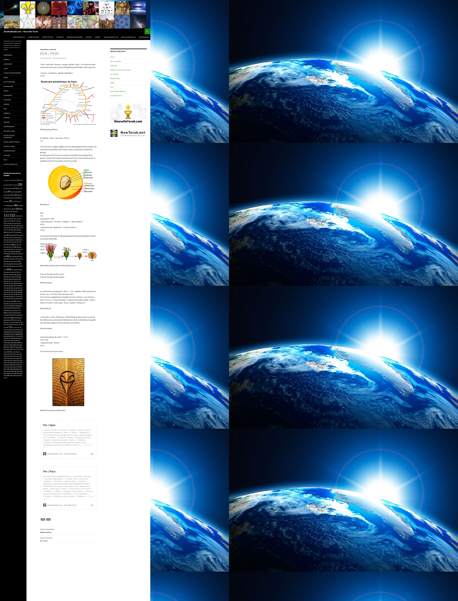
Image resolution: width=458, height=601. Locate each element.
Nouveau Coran (9, 131)
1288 (17, 358)
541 (14, 301)
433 (19, 283)
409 (5, 281)
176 (7, 230)
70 (10, 201)
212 (16, 235)
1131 (14, 354)
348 (7, 266)
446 (20, 286)
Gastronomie (8, 86)
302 (14, 256)
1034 (20, 345)
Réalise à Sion (115, 78)
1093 (11, 349)
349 (10, 266)
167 (12, 228)
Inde (5, 108)
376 (5, 275)
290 (43, 519)
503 (5, 296)
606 (14, 308)
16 (4, 185)
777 (7, 330)
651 (21, 315)
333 (19, 261)
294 (17, 253)
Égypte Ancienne (9, 82)
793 (22, 330)
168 (14, 228)
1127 (11, 354)
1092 (8, 349)
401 (5, 279)
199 (16, 232)
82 (11, 205)
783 (12, 330)
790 (17, 330)
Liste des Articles (19, 37)
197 (12, 232)
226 (12, 240)
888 (21, 334)
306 (21, 256)
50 (11, 195)
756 (19, 324)
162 (5, 228)
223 (5, 240)
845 (5, 334)
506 (12, 296)
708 (5, 322)
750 (12, 324)
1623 (8, 367)
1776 (17, 367)
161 (22, 225)
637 (14, 315)
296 (19, 253)
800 (7, 332)
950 (19, 338)
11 (14, 180)
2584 (17, 371)
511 (14, 296)
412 (12, 281)
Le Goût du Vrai (116, 96)
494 (12, 294)
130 (12, 221)
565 (19, 303)
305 (18, 256)
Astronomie (8, 64)
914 (19, 336)
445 (18, 286)
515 (21, 296)
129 (9, 221)
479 (14, 292)
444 (15, 286)
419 (20, 281)
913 (17, 336)
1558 (17, 365)
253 (20, 245)
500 (17, 294)
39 (8, 191)
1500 (11, 365)
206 (5, 235)
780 (10, 330)
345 (20, 264)
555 (14, 303)
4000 (8, 375)
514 (19, 296)
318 (22, 259)
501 (19, 294)
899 (7, 336)
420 (5, 283)
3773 (5, 375)
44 (18, 192)
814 (14, 332)
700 (12, 320)
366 (7, 272)
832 (21, 332)
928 (7, 338)
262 (18, 247)
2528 (14, 371)
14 (20, 180)
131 (14, 221)
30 (10, 188)
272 (17, 249)
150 (7, 225)
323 (7, 261)
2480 (11, 371)
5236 (17, 375)
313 (9, 259)
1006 (14, 342)
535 (9, 301)
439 (7, 286)
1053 (8, 347)
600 (9, 308)
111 (6, 215)
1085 (20, 347)
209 (14, 235)
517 (7, 298)
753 (14, 324)
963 (7, 340)
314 (12, 259)
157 (14, 225)
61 (11, 198)
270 (12, 249)
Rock (5, 160)
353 (14, 266)
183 (18, 230)
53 (18, 195)
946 (17, 338)
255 (7, 247)
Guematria (44, 49)
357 (5, 270)
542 (18, 301)
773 (18, 327)
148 (5, 225)
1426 (17, 362)
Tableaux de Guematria (75, 37)
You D (112, 57)
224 (7, 240)
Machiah (7, 122)
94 (7, 209)
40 (11, 192)
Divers (6, 77)
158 (17, 225)
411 (9, 281)
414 (15, 281)
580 (12, 306)
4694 (14, 375)
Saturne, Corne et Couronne (120, 70)
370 (15, 272)
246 (7, 245)
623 (10, 313)
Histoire (6, 104)
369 (12, 272)
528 (19, 298)
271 (14, 249)
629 (20, 313)
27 (4, 188)
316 (17, 259)
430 (17, 283)
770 (10, 327)
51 (13, 195)
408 (20, 279)
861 (9, 334)
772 (16, 327)
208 (11, 235)
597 (7, 308)
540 (12, 301)
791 (19, 330)
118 (9, 219)
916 (22, 336)
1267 (14, 358)
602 (12, 308)
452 (17, 288)
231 (5, 242)
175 (5, 230)
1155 (20, 354)
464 (17, 290)
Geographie (8, 95)
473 (9, 292)
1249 (8, 358)
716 (12, 322)
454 (21, 288)
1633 (11, 367)
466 (19, 290)
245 (5, 245)
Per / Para (46, 539)
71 (13, 201)
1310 (8, 360)
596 (5, 308)
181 (12, 230)
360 (15, 270)
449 (9, 288)
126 (5, 221)
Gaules (6, 91)
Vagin (112, 83)
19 (8, 185)
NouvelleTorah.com (128, 37)
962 (5, 340)
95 (9, 209)
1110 (14, 349)
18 (6, 185)
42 (15, 192)
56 (4, 198)
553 (12, 303)
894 (5, 336)
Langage (52, 49)
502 (21, 294)
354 (17, 266)
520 (10, 298)
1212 (14, 356)
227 (14, 240)
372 (17, 272)
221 (18, 237)
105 (9, 211)
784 (14, 330)
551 (9, 303)
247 (9, 245)
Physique (7, 155)
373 (20, 272)
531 (5, 301)
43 (16, 192)
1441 (20, 362)
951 (21, 338)
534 (7, 301)
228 (17, 240)
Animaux (7, 59)
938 (12, 338)
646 (19, 315)
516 (5, 299)
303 (16, 256)
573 (7, 306)
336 (5, 264)
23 (15, 185)
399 (17, 277)
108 (14, 211)
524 (14, 298)
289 (5, 253)
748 (9, 324)
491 (7, 294)
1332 (17, 360)
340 (12, 264)
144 (17, 223)
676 (18, 318)
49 (9, 195)
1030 (14, 345)
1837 (5, 369)
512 (17, 296)
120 (12, 219)
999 (19, 340)
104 (7, 211)
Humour (89, 37)
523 (12, 298)
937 (9, 338)
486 (21, 292)
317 (19, 259)
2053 (20, 369)
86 (15, 205)
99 (14, 209)
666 (12, 317)
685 (5, 320)
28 (6, 188)
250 (15, 245)
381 (13, 274)
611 (49, 519)
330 (14, 261)
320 (5, 261)
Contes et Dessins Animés (12, 73)
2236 (8, 371)
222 (20, 237)
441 (12, 286)
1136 (17, 354)
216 (5, 238)
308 (5, 259)
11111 (5, 377)
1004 (11, 342)
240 (20, 242)
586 (17, 306)
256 (9, 247)
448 (7, 288)
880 (17, 334)
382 (15, 274)
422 (10, 283)
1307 (5, 360)
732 (7, 324)
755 (17, 324)
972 (12, 340)
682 (21, 318)
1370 (8, 362)
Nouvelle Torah (9, 146)
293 (14, 253)
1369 (5, 362)
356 (22, 266)
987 (17, 340)
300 (8, 256)
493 (9, 294)
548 (7, 303)
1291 (20, 358)
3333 (21, 373)
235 (12, 242)
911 (14, 336)
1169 (5, 356)
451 (14, 288)
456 (5, 290)
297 (22, 253)
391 (10, 277)
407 (17, 279)
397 (15, 277)
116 (5, 218)
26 (20, 184)
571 (21, 303)
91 (6, 209)
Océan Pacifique (9, 151)
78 (6, 205)
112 (12, 215)
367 (10, 272)
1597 (5, 367)
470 (5, 292)
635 (12, 315)
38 (6, 192)
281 (9, 251)
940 (14, 338)
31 (12, 188)
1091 (5, 349)
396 (12, 277)
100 (17, 208)
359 (12, 270)
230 (21, 240)
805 (9, 332)
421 (7, 283)
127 (7, 221)
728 (21, 322)
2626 (5, 373)
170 (17, 228)
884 (19, 334)
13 (18, 180)
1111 (18, 349)
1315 (11, 360)
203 (20, 232)
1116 (5, 352)
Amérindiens (8, 55)
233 (10, 242)
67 (4, 201)
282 (12, 251)
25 (17, 185)
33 (16, 188)
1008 (17, 342)
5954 (20, 375)
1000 (5, 343)
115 (21, 216)
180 (10, 230)
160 (19, 225)
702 (15, 320)
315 (14, 259)
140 (10, 223)
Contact (98, 37)
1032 (17, 345)
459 (9, 290)
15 (21, 180)
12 (16, 180)
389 (7, 277)
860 (7, 334)
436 (5, 286)
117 (7, 218)
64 (16, 198)
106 (12, 211)
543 (20, 301)
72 (15, 201)
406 (14, 279)
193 (8, 232)
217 (8, 237)
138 (8, 223)
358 (8, 269)
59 (7, 198)
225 (9, 240)
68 (6, 201)
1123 (8, 354)
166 (9, 228)
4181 (11, 375)
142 (12, 223)
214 (19, 235)
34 (18, 188)
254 (5, 247)
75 (20, 201)
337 (7, 264)
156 (12, 225)
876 (14, 334)
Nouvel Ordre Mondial (12, 142)
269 (9, 249)
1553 (14, 365)
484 (19, 292)
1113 (21, 349)
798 (5, 332)
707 (20, 320)
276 (5, 251)
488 (5, 294)
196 (10, 232)
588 (19, 306)
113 (16, 216)
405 (12, 279)
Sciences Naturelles (11, 164)
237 (17, 242)
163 (7, 228)
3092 (17, 373)
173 (21, 228)
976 (14, 340)
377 (8, 275)
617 (17, 310)
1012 (21, 342)
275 (21, 249)
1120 (15, 352)
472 (7, 292)
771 (13, 327)
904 (9, 336)
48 (8, 195)
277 (7, 251)
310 (7, 259)
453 (19, 288)
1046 (5, 347)
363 (17, 270)
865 (12, 334)
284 (14, 251)
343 (17, 264)
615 (12, 310)
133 (17, 221)
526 (17, 298)
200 (18, 232)
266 (5, 249)
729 (5, 324)
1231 (17, 356)
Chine (6, 68)
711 (7, 322)
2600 (21, 371)
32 (14, 188)
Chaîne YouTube (33, 37)
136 (19, 221)
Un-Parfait (114, 74)
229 (19, 240)
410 (7, 281)
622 (8, 313)
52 (15, 195)
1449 (5, 365)
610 (17, 308)
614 (10, 310)
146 (20, 223)
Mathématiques (9, 126)
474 (12, 292)
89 (22, 205)
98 (13, 209)
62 (13, 198)
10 (12, 180)
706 (18, 320)
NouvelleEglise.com (111, 37)
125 (20, 218)
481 (17, 292)
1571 (20, 365)
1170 (8, 356)
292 (12, 253)
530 (22, 298)
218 (10, 237)
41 (13, 192)
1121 (18, 352)
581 (14, 306)
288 (19, 251)
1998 (11, 369)
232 (7, 242)
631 (5, 315)
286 (17, 251)
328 (9, 261)
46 (4, 195)
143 (15, 223)
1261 (11, 358)
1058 (11, 347)
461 (12, 290)
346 (5, 266)
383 (18, 274)
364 (20, 270)
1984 (8, 369)
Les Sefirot (60, 37)
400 (20, 277)
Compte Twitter (47, 37)
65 (19, 198)
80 (8, 205)
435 (22, 283)
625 (12, 313)
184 (20, 230)
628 (17, 313)
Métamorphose (47, 530)
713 (9, 322)
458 (7, 290)
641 (17, 315)
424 (12, 283)
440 (9, 286)
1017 (8, 345)
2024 (17, 369)
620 (5, 313)
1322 (14, 360)
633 (7, 315)
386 (5, 277)
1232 (20, 356)
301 (11, 256)
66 (21, 198)
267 (7, 249)
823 (17, 332)
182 (15, 230)
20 (9, 185)
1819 (20, 367)
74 (19, 201)
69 (8, 201)
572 (5, 306)
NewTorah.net (144, 37)
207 (8, 235)
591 (21, 306)
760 (21, 324)
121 (15, 218)
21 (11, 185)
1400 (11, 362)
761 (5, 327)
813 (12, 332)
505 (9, 296)
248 (12, 244)
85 (13, 205)
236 (15, 242)
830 (19, 332)
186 (5, 232)
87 (18, 205)
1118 (9, 352)
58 (6, 198)
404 (10, 279)
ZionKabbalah (60, 58)
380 (10, 274)
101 (21, 209)
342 (14, 264)
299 (5, 256)
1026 (11, 345)
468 (21, 290)
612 (5, 310)
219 (12, 238)
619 (20, 310)
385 (20, 274)
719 (14, 322)
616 (15, 310)
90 (4, 209)
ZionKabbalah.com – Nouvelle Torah (21, 31)
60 (9, 198)
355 (19, 266)
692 (7, 320)
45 (20, 192)
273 (19, 249)
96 (11, 209)
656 (5, 318)
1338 (20, 360)
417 (17, 281)
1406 (14, 362)
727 (19, 322)
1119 (12, 352)
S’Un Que (113, 66)
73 (17, 201)
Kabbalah (7, 113)
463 (14, 290)
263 (20, 247)
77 (4, 205)
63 (15, 198)
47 (6, 195)
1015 (5, 345)
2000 (14, 369)
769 (7, 327)
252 (18, 245)
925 (5, 338)
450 (12, 288)
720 (17, 322)
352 (12, 266)
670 (15, 318)
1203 (11, 356)
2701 (11, 373)
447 (5, 288)
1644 (14, 367)
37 (4, 192)
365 (5, 272)
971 (9, 340)
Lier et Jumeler (115, 61)
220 (15, 237)
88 (20, 205)
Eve (111, 87)
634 (9, 315)
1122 (5, 354)
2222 (5, 371)
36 (21, 188)
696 (9, 320)
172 (19, 228)
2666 (8, 373)
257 (12, 247)
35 (20, 188)
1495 (8, 365)
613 (7, 310)
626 (15, 313)
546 (5, 303)
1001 (8, 342)
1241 (5, 358)
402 (7, 279)
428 (14, 283)
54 (20, 195)
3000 (14, 373)
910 (12, 336)
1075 (14, 347)
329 (12, 261)
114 (19, 216)
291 (10, 253)
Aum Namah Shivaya (117, 91)
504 (7, 296)
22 (13, 185)
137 (5, 223)
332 (17, 261)
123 (17, 218)
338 (9, 264)
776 (5, 330)
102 (5, 211)
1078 (17, 347)
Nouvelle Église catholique (9, 136)
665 (9, 318)
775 (20, 327)
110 (17, 211)
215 (21, 235)
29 (8, 188)
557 (17, 303)
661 (7, 318)
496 (14, 294)
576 (9, 306)
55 (21, 195)
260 (14, 247)
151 (9, 225)
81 (10, 205)
